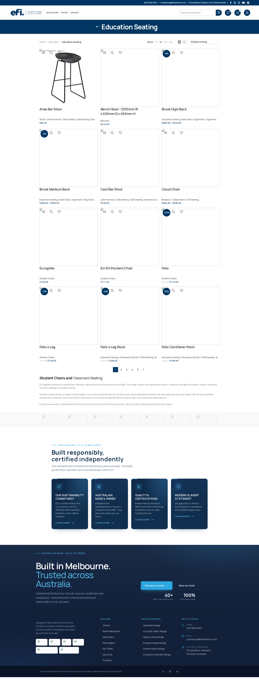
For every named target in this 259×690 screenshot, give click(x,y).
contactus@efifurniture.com (201, 639)
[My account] (247, 13)
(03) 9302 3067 (194, 628)
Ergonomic (199, 119)
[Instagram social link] (239, 2)
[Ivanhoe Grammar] (181, 419)
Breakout (166, 199)
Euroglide (46, 268)
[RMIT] (104, 419)
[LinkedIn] (177, 671)
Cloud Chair (171, 189)
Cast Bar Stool (111, 189)
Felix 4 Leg (47, 347)
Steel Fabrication (111, 631)
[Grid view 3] (179, 42)
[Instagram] (170, 671)
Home (42, 42)
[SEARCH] (219, 13)
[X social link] (235, 2)
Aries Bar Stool (50, 109)
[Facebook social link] (231, 2)
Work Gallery (109, 642)
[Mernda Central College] (155, 419)
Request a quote (156, 585)
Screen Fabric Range (154, 648)
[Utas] (78, 419)
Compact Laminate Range (157, 654)
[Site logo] (26, 12)
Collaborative (178, 199)
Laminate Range (151, 625)
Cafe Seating (68, 119)
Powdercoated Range (154, 642)
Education (54, 42)
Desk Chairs (187, 119)
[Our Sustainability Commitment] (70, 504)
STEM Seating (146, 357)
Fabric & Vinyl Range (153, 637)
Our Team (108, 648)
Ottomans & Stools (153, 199)
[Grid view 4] (184, 42)
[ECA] (207, 419)
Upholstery (108, 637)
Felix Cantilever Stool (178, 347)
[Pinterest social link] (248, 2)
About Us (107, 654)
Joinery (106, 625)
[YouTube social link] (243, 2)
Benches (105, 120)
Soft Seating (192, 199)
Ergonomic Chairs (214, 119)
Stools (42, 119)
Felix (165, 268)
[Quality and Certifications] (149, 504)
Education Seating (171, 119)
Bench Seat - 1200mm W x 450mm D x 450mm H (119, 111)
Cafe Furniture (54, 119)
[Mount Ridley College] (129, 419)
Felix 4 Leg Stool (113, 347)
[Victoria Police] (52, 419)
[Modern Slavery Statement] (189, 504)
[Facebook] (163, 671)
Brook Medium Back (54, 189)
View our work (187, 585)
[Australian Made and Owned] (109, 504)
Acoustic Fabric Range (155, 631)
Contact (107, 660)
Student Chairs (46, 278)
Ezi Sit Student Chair (117, 268)
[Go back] (97, 27)
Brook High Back (174, 109)
